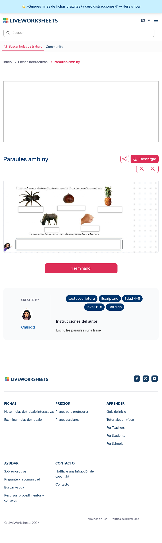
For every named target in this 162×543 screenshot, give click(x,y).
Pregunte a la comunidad (22, 479)
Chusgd (28, 327)
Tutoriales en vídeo (120, 419)
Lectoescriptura (81, 298)
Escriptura (109, 298)
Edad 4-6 (132, 298)
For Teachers (116, 427)
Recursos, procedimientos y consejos (24, 497)
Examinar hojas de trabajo (23, 419)
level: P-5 (94, 307)
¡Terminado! (81, 268)
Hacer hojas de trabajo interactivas (29, 411)
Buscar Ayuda (14, 487)
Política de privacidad (125, 518)
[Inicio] (30, 20)
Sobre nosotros (15, 471)
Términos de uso (96, 518)
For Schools (115, 443)
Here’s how (131, 6)
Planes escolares (67, 419)
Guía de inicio (116, 411)
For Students (116, 435)
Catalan (115, 307)
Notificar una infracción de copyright (74, 473)
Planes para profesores (72, 411)
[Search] (8, 32)
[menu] (156, 20)
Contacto (62, 484)
